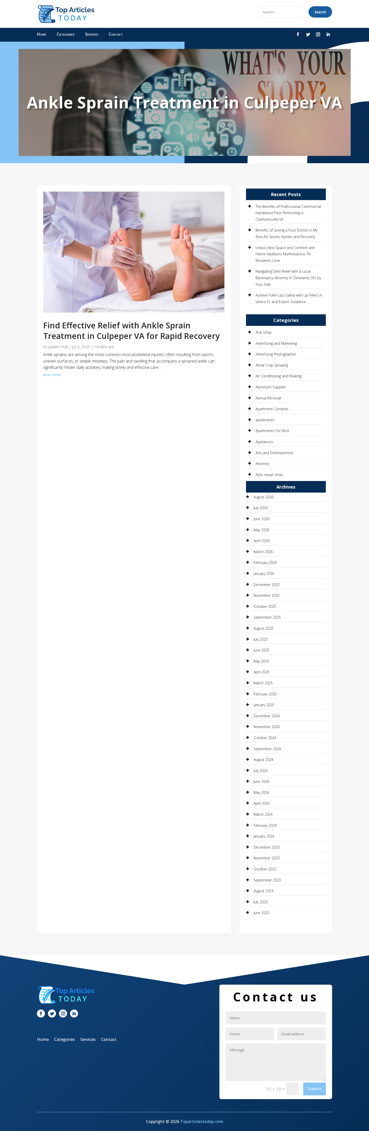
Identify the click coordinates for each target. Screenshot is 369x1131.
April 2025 (262, 672)
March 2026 (263, 551)
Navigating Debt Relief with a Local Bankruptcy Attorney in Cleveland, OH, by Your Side (288, 277)
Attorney (262, 463)
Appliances (264, 441)
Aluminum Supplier (271, 387)
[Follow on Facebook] (298, 34)
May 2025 (261, 661)
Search (320, 12)
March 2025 (263, 683)
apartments (265, 420)
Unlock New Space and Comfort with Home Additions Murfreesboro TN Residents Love (285, 254)
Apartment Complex (272, 408)
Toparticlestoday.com (201, 1121)
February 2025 (265, 694)
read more (52, 374)
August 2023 (263, 890)
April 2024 (262, 803)
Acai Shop (264, 332)
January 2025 (264, 704)
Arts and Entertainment (274, 452)
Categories (66, 34)
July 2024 (261, 770)
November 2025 (267, 595)
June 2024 (261, 781)
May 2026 (261, 529)
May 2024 (261, 792)
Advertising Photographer (276, 354)
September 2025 (267, 617)
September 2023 (267, 880)
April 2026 (262, 540)
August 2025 (263, 628)
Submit (314, 1089)
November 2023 (267, 858)
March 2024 (263, 814)
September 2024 (267, 748)
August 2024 (263, 759)
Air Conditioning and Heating (278, 376)
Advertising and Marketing (276, 343)
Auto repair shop (269, 474)
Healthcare (104, 346)
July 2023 (261, 902)
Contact (116, 34)
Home (41, 34)
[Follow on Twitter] (308, 34)
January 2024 (264, 836)
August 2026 (263, 497)
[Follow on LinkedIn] (328, 34)
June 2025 (261, 650)
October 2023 (265, 869)
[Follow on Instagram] (318, 34)
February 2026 (265, 562)
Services (91, 34)
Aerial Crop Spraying (272, 365)
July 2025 (261, 639)
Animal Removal (268, 398)
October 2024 (265, 737)
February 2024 (265, 825)
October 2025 (265, 606)
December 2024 (267, 715)
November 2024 (267, 726)
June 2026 (261, 518)
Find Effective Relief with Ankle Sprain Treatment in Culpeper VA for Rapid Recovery (131, 330)
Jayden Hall (58, 346)
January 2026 (264, 573)
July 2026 (261, 507)
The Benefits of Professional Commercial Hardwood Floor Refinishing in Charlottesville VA (288, 213)
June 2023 (261, 912)
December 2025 (267, 584)
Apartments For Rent (272, 430)
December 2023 (267, 847)
